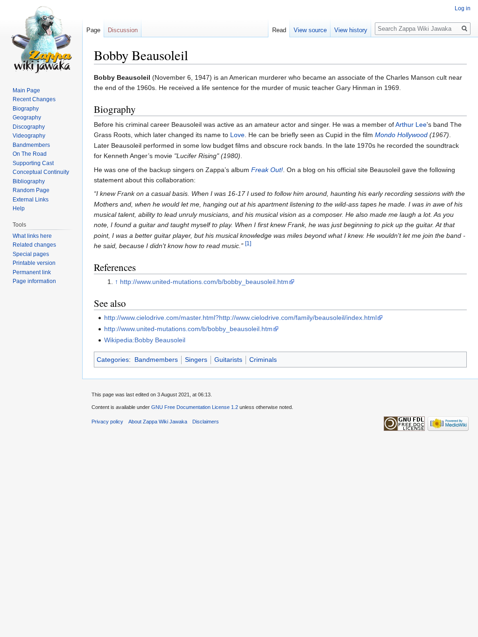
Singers (196, 359)
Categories (113, 359)
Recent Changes (34, 99)
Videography (29, 135)
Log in (463, 8)
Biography (26, 108)
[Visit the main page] (41, 37)
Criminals (263, 359)
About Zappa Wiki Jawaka (157, 421)
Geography (27, 117)
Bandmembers (156, 359)
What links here (32, 236)
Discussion (123, 30)
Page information (34, 281)
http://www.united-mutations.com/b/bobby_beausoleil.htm (204, 281)
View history (350, 30)
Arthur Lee (411, 124)
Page (93, 30)
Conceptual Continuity (41, 172)
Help (19, 208)
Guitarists (228, 359)
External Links (31, 199)
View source (310, 30)
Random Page (31, 190)
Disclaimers (205, 421)
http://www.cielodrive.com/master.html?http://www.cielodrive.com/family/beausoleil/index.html (240, 317)
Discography (29, 127)
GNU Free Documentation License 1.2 (194, 407)
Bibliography (29, 181)
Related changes (34, 245)
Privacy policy (107, 421)
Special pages (31, 254)
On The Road (30, 154)
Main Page (26, 90)
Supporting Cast (33, 163)
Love (237, 134)
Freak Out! (267, 169)
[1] (248, 244)
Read (279, 30)
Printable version (34, 263)
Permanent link (32, 272)
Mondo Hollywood (401, 134)
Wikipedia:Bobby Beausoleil (144, 340)
